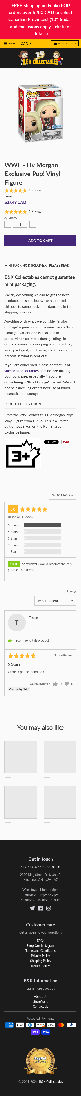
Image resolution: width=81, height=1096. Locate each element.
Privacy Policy (40, 956)
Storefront (40, 1001)
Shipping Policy (40, 961)
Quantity (10, 218)
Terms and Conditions (40, 950)
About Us (40, 997)
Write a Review (62, 495)
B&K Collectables (51, 1081)
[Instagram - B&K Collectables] (48, 908)
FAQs (40, 941)
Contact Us (52, 867)
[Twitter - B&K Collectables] (32, 908)
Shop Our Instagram (41, 946)
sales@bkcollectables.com (25, 370)
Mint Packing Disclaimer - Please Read (37, 265)
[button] (22, 190)
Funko (9, 196)
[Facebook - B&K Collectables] (40, 908)
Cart (67, 43)
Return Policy (40, 966)
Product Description (22, 404)
